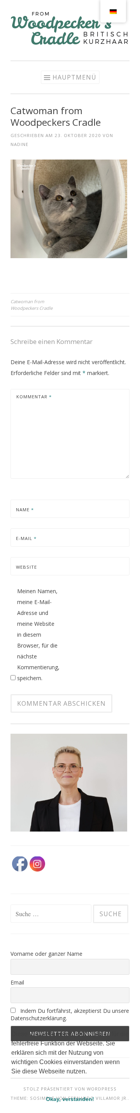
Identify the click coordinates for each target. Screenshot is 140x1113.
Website (26, 567)
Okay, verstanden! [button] (70, 1099)
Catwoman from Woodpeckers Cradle (31, 305)
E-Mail (26, 538)
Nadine (19, 144)
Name (25, 509)
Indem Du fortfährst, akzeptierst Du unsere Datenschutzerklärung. (69, 1014)
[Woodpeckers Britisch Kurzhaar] (70, 44)
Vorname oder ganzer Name (46, 953)
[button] (12, 1081)
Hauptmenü (74, 77)
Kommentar (34, 396)
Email (17, 982)
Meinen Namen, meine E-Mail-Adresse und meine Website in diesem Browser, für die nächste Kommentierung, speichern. (38, 634)
